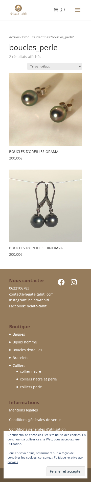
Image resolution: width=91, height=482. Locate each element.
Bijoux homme (25, 342)
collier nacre (30, 371)
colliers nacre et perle (38, 379)
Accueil (14, 37)
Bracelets (20, 357)
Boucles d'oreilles (27, 349)
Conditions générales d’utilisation (37, 429)
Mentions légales (23, 410)
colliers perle (31, 386)
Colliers (19, 365)
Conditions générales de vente (35, 419)
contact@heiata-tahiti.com (31, 294)
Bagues (19, 334)
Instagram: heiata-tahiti (29, 300)
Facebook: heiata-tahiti (28, 306)
